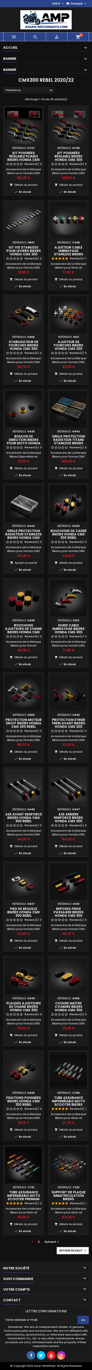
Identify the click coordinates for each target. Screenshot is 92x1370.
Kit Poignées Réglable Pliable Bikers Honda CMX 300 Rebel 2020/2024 (23, 158)
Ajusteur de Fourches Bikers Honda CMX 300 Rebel (68, 347)
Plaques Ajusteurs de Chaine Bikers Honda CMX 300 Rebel (23, 1008)
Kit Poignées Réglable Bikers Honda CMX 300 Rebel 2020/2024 (69, 158)
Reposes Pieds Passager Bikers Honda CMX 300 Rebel (68, 914)
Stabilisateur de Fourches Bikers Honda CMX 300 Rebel (23, 347)
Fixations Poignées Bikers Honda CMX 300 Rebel (23, 1101)
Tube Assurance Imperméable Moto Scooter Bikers (68, 1101)
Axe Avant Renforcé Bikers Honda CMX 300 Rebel (23, 817)
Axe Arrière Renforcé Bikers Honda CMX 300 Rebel (68, 819)
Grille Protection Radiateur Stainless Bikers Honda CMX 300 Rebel (23, 536)
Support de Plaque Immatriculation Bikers (69, 1195)
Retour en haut (73, 1251)
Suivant (52, 1242)
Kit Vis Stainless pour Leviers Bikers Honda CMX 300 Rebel (23, 252)
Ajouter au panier (23, 563)
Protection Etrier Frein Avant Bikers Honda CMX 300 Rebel (68, 725)
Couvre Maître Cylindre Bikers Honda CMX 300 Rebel (68, 1008)
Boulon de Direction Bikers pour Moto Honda (23, 439)
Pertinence (29, 90)
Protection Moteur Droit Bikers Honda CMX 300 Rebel (24, 723)
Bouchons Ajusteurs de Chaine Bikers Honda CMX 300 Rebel (23, 630)
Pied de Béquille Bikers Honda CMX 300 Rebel (23, 912)
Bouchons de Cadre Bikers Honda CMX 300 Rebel (68, 534)
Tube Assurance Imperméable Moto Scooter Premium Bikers (23, 1197)
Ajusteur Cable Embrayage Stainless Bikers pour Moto (68, 252)
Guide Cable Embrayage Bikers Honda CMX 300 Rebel (68, 630)
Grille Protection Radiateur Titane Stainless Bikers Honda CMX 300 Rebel (68, 443)
